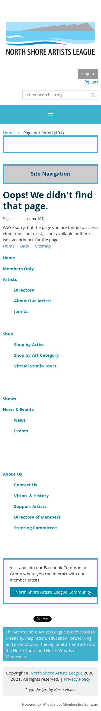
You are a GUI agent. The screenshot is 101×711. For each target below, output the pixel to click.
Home (9, 132)
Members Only (18, 269)
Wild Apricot (52, 704)
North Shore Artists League (57, 673)
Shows (9, 399)
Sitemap (43, 246)
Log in (88, 73)
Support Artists (30, 506)
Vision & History (31, 496)
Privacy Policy (77, 679)
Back (24, 246)
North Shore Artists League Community (53, 592)
